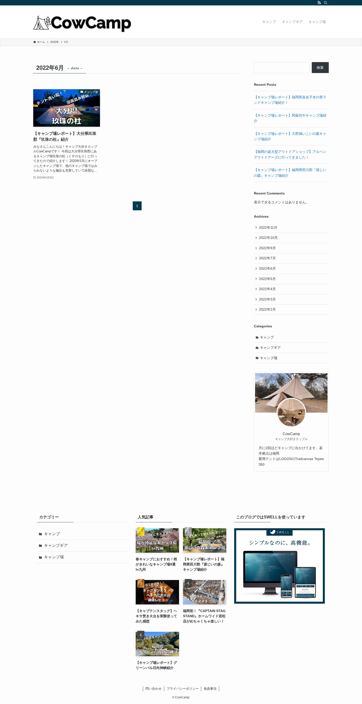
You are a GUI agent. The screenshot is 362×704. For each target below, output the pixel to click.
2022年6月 (267, 268)
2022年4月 (267, 289)
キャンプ (267, 337)
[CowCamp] (82, 21)
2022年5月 (267, 279)
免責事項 (210, 688)
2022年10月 (268, 238)
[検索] (325, 2)
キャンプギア (270, 348)
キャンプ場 (268, 358)
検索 (320, 68)
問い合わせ (154, 688)
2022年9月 (267, 248)
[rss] (319, 2)
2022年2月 (267, 309)
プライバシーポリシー (183, 688)
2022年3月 (267, 299)
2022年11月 (268, 227)
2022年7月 (267, 258)
